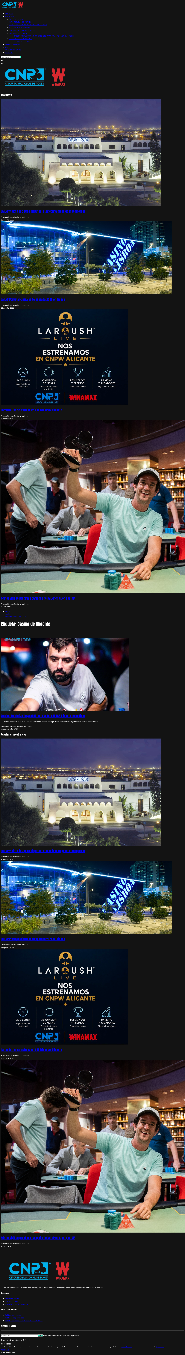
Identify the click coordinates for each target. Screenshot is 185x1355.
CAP (7, 47)
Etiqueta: (16, 617)
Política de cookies (13, 1315)
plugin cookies (160, 1347)
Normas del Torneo (22, 41)
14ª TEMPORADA (16, 19)
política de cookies (126, 1347)
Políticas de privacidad (14, 1318)
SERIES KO (9, 52)
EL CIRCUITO (10, 16)
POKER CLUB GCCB (13, 50)
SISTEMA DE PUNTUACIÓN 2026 (22, 30)
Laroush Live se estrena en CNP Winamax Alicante (31, 410)
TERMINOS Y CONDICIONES (20, 38)
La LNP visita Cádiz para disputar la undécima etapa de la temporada (43, 211)
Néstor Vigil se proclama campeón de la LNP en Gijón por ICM (38, 598)
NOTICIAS (9, 13)
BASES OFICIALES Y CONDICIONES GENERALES (28, 25)
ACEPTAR (5, 1350)
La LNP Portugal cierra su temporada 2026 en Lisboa (33, 299)
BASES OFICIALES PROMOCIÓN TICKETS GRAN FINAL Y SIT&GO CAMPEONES (44, 36)
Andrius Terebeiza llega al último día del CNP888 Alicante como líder (43, 716)
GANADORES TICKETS (18, 33)
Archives (8, 614)
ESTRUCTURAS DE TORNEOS (21, 22)
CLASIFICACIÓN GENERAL (19, 27)
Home (7, 611)
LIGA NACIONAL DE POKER (16, 44)
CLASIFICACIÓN (11, 1301)
